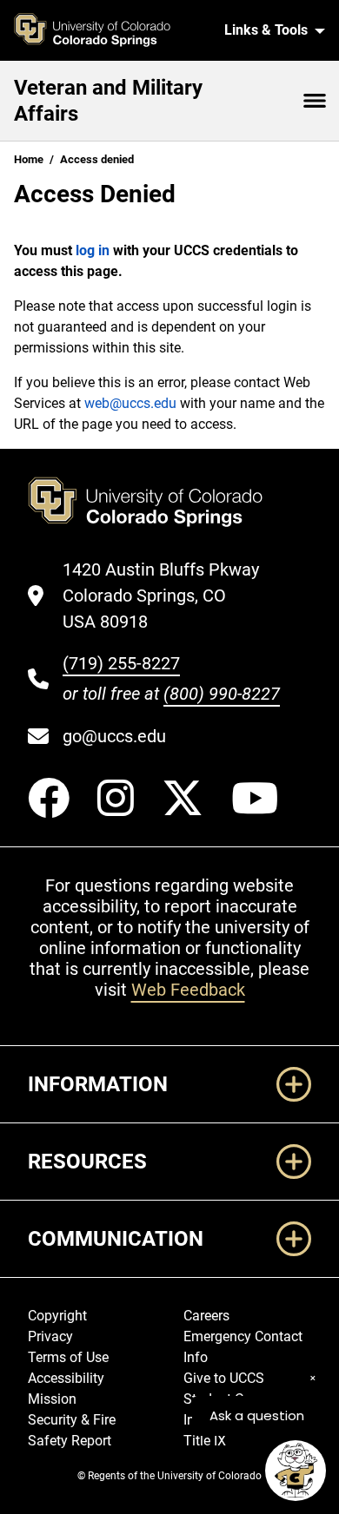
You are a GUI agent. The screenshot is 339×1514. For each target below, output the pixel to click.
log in (93, 250)
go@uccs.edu (114, 736)
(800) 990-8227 (221, 693)
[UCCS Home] (111, 30)
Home (28, 159)
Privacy (50, 1336)
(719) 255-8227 (121, 663)
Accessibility (66, 1378)
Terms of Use (68, 1357)
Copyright (57, 1315)
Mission (52, 1399)
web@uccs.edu (130, 403)
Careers (206, 1315)
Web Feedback (188, 989)
